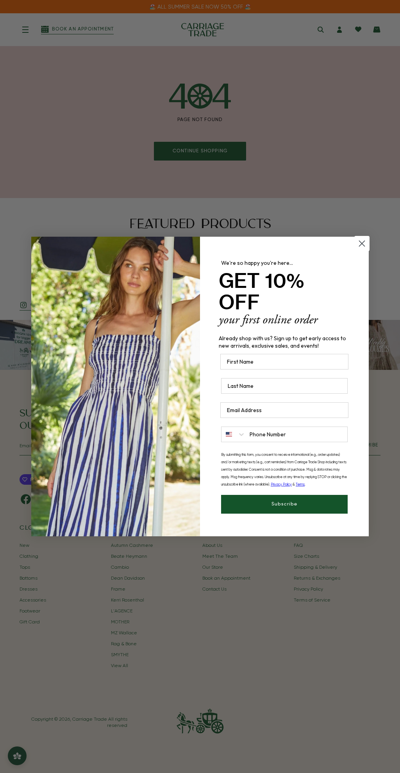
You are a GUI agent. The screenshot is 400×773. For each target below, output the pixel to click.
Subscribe (284, 504)
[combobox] (233, 434)
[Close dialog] (362, 243)
